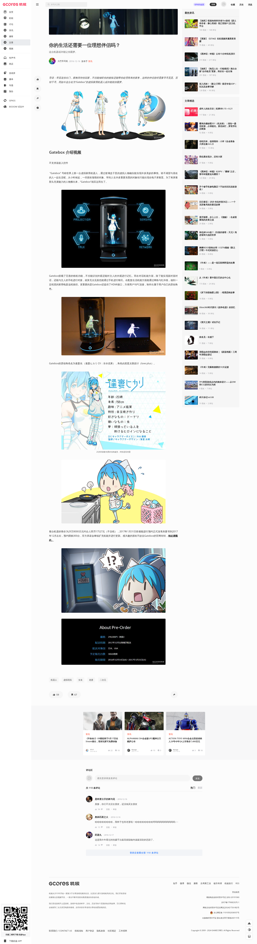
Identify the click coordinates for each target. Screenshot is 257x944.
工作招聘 (123, 930)
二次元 (103, 679)
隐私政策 (101, 930)
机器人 (54, 679)
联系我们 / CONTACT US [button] (60, 930)
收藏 (233, 4)
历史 (241, 4)
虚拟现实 (68, 679)
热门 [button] (193, 787)
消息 (250, 4)
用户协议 (90, 930)
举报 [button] (114, 809)
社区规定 (112, 930)
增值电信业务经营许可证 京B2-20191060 (222, 897)
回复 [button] (108, 809)
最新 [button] (200, 787)
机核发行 (229, 883)
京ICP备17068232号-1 (230, 902)
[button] (37, 79)
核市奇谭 (218, 883)
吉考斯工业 (205, 883)
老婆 (91, 679)
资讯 (90, 61)
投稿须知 (79, 930)
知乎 (175, 883)
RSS (237, 883)
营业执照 (235, 892)
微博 (182, 883)
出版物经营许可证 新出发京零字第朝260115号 (220, 918)
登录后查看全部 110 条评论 (144, 852)
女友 (80, 679)
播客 (196, 883)
